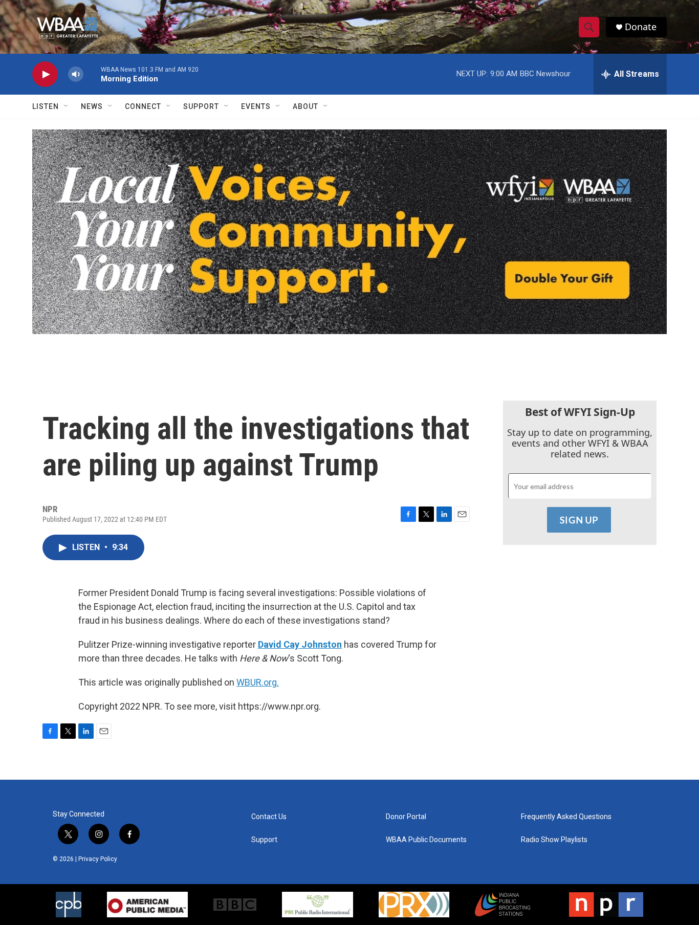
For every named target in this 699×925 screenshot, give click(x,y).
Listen (45, 106)
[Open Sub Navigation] (66, 106)
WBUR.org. (257, 682)
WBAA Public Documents (426, 840)
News (92, 106)
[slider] (92, 74)
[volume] (75, 74)
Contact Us (269, 817)
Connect (143, 106)
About (305, 106)
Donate (641, 26)
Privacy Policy (97, 859)
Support (201, 106)
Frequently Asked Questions (566, 817)
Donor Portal (406, 817)
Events (256, 106)
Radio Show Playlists (554, 840)
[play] (45, 74)
